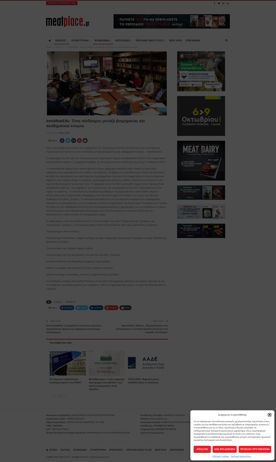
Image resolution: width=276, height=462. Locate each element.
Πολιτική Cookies (220, 456)
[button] (269, 414)
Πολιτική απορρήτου (241, 456)
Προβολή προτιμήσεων (254, 449)
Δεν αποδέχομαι (224, 449)
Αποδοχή (202, 449)
